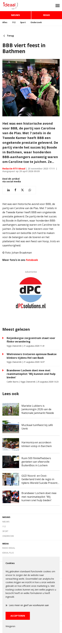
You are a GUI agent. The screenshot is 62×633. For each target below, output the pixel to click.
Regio (46, 15)
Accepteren (17, 615)
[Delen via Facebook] (15, 190)
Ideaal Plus (8, 552)
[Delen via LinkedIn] (8, 190)
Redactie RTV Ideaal (13, 168)
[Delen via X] (22, 190)
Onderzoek (36, 22)
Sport (23, 22)
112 (13, 22)
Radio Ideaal (8, 548)
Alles (4, 22)
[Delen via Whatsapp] (29, 190)
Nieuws (15, 15)
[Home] (15, 6)
